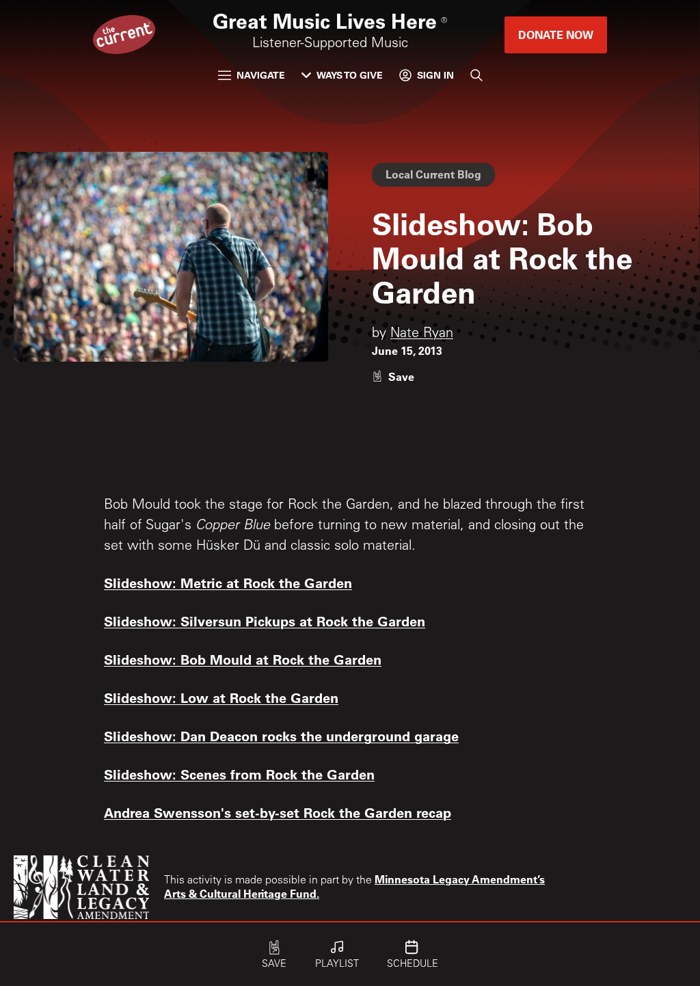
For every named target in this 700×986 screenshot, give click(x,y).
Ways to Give (350, 74)
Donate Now (555, 34)
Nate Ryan (421, 334)
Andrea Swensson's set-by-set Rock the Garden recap (277, 812)
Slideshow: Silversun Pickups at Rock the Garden (264, 621)
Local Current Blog (433, 174)
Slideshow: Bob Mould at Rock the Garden (242, 659)
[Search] (476, 75)
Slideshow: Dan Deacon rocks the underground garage (281, 736)
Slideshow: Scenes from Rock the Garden (239, 774)
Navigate (261, 74)
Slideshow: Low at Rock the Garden (221, 697)
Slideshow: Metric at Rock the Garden (228, 582)
